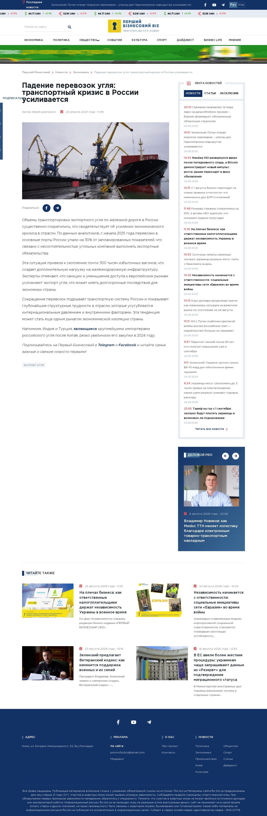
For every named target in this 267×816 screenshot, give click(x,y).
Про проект (170, 746)
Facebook (127, 345)
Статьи (228, 759)
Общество (88, 40)
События (114, 40)
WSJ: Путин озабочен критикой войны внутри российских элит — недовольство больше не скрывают (209, 326)
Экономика (33, 40)
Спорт (162, 40)
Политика (61, 40)
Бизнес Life (213, 40)
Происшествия (206, 759)
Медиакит (117, 759)
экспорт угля (34, 365)
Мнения (235, 40)
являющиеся (85, 329)
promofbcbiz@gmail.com (127, 752)
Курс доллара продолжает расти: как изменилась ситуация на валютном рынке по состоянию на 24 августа (211, 305)
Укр (241, 4)
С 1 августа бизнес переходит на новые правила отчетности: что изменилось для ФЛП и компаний (210, 193)
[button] (225, 456)
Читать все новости (209, 429)
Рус (233, 4)
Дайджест (185, 40)
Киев (198, 765)
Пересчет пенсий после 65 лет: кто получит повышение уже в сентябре (209, 347)
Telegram (106, 345)
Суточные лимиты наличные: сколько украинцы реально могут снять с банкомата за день (211, 259)
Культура (139, 40)
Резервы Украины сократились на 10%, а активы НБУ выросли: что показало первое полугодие (211, 213)
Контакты (168, 752)
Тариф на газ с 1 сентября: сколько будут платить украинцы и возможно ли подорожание (209, 413)
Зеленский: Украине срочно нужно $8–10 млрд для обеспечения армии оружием (211, 367)
